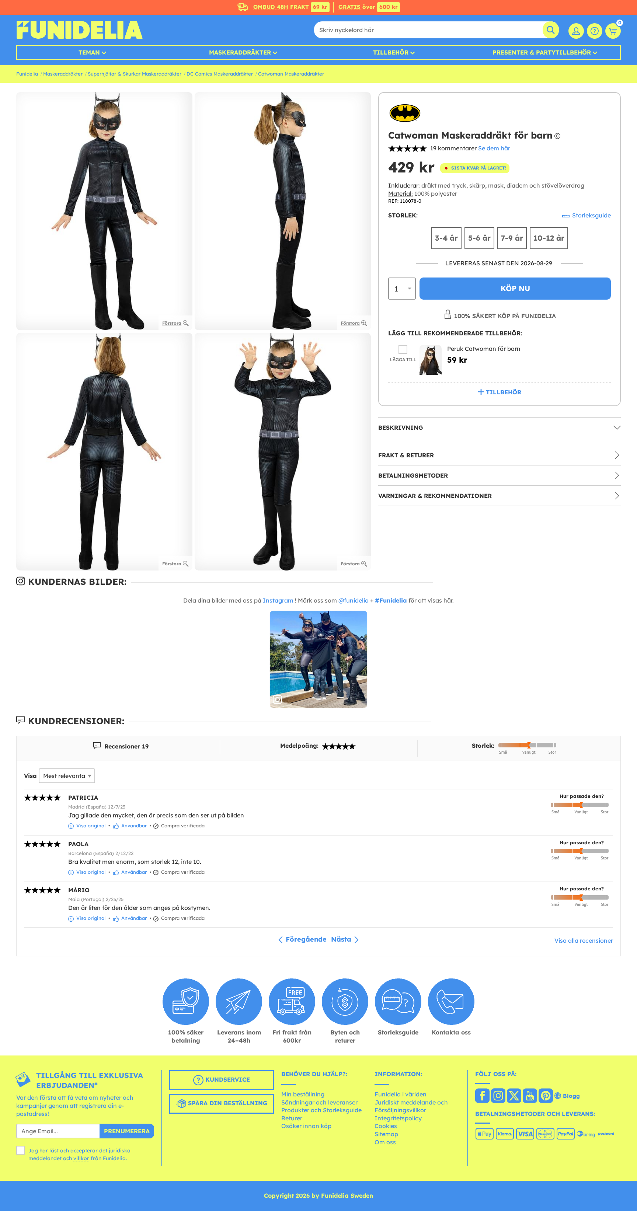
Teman (89, 52)
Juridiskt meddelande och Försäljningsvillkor (411, 1106)
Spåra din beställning (227, 1103)
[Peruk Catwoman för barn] (431, 359)
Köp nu (515, 288)
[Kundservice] (594, 31)
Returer (291, 1118)
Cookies (386, 1126)
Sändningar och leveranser (319, 1102)
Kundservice (226, 1079)
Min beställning (302, 1094)
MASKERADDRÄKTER (240, 52)
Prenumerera (127, 1131)
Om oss (385, 1142)
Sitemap (386, 1134)
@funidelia (353, 600)
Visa (30, 775)
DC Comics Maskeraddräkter (220, 74)
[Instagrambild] (319, 659)
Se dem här (494, 148)
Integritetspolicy (398, 1118)
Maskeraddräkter (63, 74)
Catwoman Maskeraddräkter (291, 74)
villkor (81, 1158)
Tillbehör (390, 52)
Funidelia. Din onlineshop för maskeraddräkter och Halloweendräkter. (79, 30)
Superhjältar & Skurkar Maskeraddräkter (134, 74)
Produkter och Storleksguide (321, 1110)
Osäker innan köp (306, 1126)
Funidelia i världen (401, 1094)
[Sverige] (482, 1096)
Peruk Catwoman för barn (484, 348)
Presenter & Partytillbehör (541, 52)
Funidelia (27, 74)
